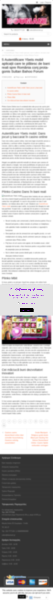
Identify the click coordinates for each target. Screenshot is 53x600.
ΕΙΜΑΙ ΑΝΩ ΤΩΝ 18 (28, 303)
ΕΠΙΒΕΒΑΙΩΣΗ (26, 310)
